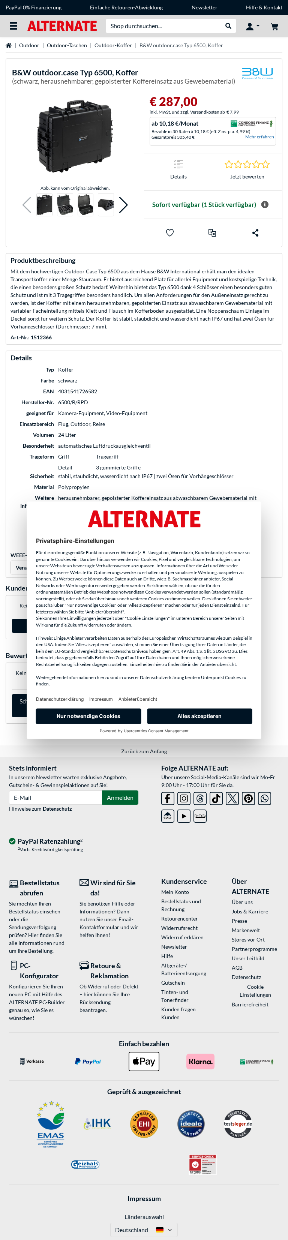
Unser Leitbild (248, 958)
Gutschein (173, 982)
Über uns (242, 902)
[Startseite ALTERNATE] (62, 25)
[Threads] (200, 797)
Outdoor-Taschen (67, 45)
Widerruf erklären (182, 937)
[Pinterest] (248, 797)
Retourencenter (179, 918)
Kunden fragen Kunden (178, 1013)
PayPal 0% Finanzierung (34, 7)
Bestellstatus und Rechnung (181, 905)
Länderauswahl (144, 1216)
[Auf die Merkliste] (170, 233)
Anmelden (120, 797)
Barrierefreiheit (250, 1004)
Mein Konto (175, 892)
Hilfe (252, 7)
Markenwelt (246, 930)
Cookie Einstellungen (255, 991)
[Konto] (253, 25)
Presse (239, 921)
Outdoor (29, 45)
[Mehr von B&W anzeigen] (257, 78)
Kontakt (273, 7)
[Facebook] (167, 797)
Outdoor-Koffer (113, 45)
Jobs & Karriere (250, 911)
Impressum (144, 1198)
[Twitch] (200, 814)
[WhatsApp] (264, 797)
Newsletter (205, 7)
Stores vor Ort (248, 939)
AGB (237, 967)
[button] (27, 205)
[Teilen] (255, 233)
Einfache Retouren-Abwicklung (126, 7)
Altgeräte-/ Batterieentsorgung (183, 969)
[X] (232, 797)
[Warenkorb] (274, 25)
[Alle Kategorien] (13, 26)
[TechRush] (167, 814)
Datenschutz (57, 808)
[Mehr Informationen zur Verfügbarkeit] (264, 205)
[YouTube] (183, 814)
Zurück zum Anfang (144, 751)
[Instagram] (183, 797)
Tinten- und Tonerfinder (175, 996)
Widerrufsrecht (179, 928)
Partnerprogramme (254, 949)
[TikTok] (216, 797)
